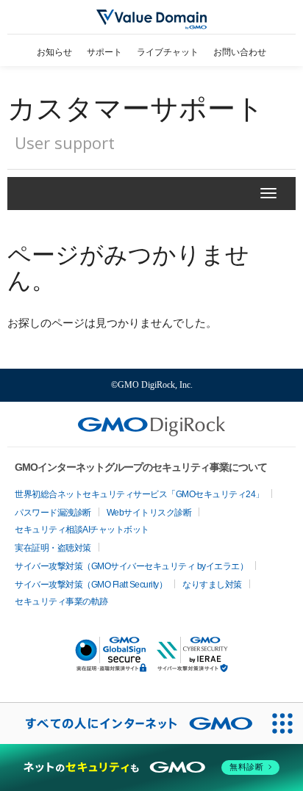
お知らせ (54, 52)
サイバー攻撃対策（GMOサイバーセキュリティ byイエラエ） (131, 566)
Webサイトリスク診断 (149, 513)
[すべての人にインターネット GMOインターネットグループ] (131, 723)
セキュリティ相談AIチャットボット (82, 529)
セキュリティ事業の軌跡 (61, 601)
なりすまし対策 (212, 584)
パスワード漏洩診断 (53, 513)
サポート (104, 52)
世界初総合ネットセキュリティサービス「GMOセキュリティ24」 (139, 494)
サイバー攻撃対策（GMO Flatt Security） (91, 584)
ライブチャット (168, 52)
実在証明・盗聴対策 (53, 548)
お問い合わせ (239, 52)
